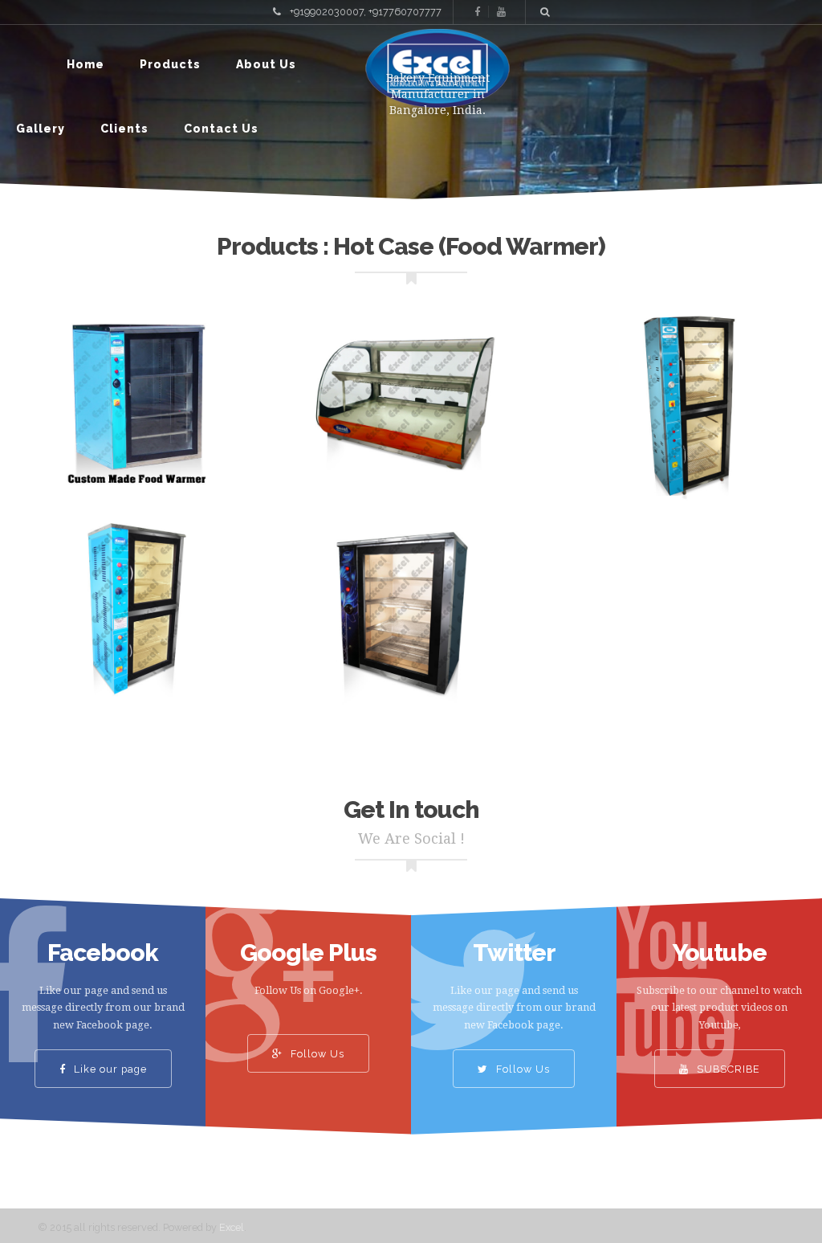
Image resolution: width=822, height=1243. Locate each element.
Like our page (109, 1069)
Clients (124, 128)
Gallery (40, 128)
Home (85, 64)
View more (137, 407)
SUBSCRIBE (727, 1069)
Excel (231, 1227)
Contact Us (221, 128)
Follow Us (315, 1054)
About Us (266, 64)
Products (170, 64)
